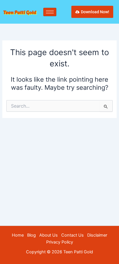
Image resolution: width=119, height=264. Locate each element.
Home (18, 235)
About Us (48, 235)
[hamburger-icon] (49, 12)
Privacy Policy (59, 242)
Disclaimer (97, 235)
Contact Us (72, 235)
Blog (31, 235)
